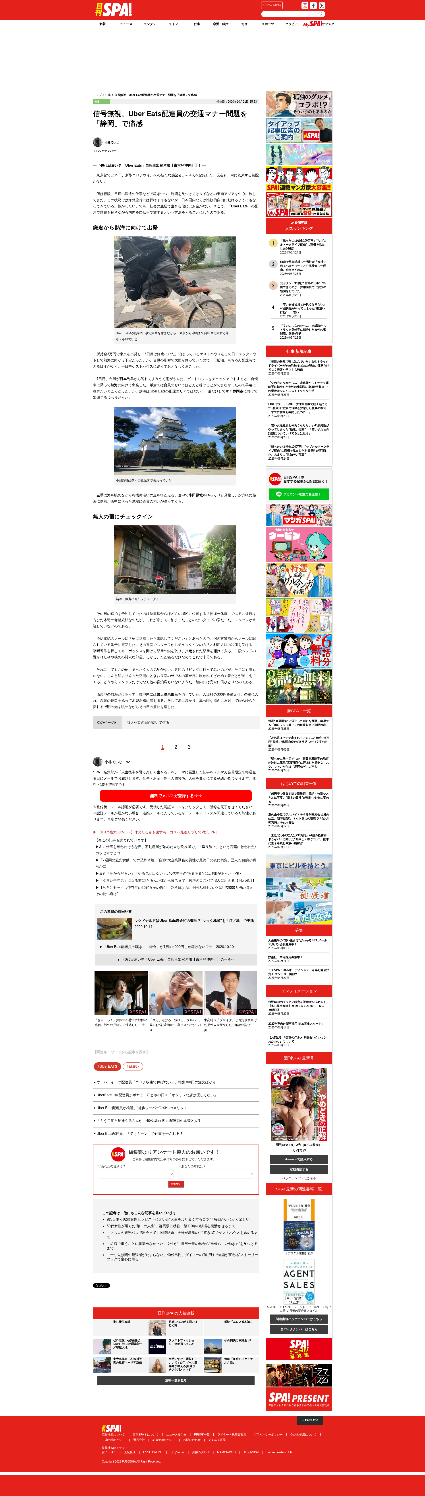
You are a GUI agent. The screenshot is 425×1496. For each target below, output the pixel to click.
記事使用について (164, 1439)
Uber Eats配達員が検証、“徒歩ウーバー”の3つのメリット (142, 1108)
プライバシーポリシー (269, 1434)
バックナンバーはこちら (299, 1178)
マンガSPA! (251, 1452)
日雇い (134, 1066)
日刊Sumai (177, 1452)
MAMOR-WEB (227, 1452)
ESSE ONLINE (153, 1452)
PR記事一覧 (202, 1434)
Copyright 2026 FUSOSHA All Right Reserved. (131, 1461)
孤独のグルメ (201, 1452)
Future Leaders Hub (279, 1452)
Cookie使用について (303, 1434)
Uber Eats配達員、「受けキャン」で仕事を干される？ (140, 1133)
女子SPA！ (109, 1452)
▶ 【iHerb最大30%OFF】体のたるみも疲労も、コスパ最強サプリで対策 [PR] (154, 832)
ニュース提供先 (176, 1434)
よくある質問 (217, 1439)
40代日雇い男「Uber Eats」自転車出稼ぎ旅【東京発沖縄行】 (149, 165)
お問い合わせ (192, 1439)
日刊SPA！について (146, 1434)
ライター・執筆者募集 (232, 1434)
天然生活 (130, 1452)
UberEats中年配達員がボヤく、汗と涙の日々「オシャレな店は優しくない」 (157, 1095)
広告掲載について (114, 1434)
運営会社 (139, 1439)
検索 (321, 14)
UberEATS (108, 1066)
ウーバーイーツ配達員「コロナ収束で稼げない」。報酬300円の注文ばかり (156, 1082)
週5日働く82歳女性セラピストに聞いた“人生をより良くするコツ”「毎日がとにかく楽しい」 (180, 1219)
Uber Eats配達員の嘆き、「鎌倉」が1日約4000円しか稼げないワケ (169, 947)
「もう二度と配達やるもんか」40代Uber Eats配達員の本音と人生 (149, 1121)
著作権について (115, 1439)
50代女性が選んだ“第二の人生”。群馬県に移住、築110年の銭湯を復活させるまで (171, 1226)
